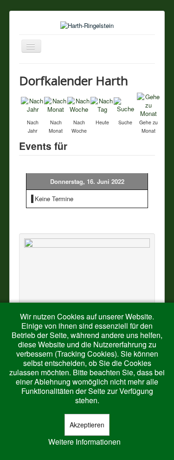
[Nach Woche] (78, 104)
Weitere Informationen (84, 442)
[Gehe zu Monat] (148, 104)
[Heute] (102, 104)
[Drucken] (151, 78)
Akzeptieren (87, 424)
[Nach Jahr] (32, 104)
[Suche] (125, 104)
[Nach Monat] (55, 104)
